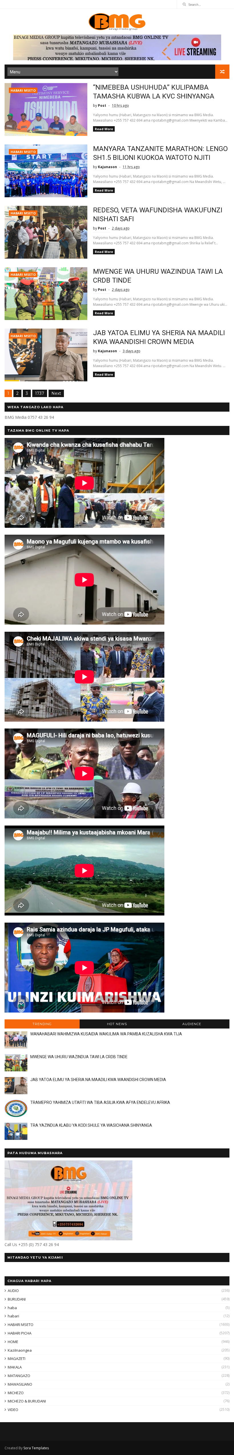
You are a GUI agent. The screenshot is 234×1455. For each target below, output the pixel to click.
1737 (39, 393)
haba (12, 1307)
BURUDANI (17, 1299)
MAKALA (15, 1367)
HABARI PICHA (19, 1333)
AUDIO (13, 1290)
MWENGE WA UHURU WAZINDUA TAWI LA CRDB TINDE (79, 1056)
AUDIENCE (191, 1024)
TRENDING (42, 1024)
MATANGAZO (19, 1375)
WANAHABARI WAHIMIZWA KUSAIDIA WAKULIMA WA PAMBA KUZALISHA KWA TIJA (106, 1034)
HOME (13, 1341)
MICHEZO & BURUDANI (27, 1401)
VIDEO (13, 1409)
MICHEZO (16, 1392)
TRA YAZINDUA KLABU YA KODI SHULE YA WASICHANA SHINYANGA (91, 1125)
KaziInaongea (20, 1350)
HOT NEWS (117, 1024)
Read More (104, 129)
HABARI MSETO (23, 90)
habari (13, 1316)
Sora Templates (36, 1448)
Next (56, 393)
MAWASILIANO (20, 1384)
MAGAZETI (16, 1358)
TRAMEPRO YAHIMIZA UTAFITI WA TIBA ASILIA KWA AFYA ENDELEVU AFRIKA (100, 1102)
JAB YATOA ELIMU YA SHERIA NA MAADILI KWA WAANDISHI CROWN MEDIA (98, 1079)
